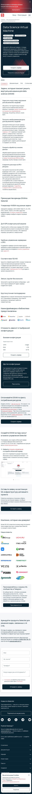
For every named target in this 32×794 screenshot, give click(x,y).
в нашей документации (10, 445)
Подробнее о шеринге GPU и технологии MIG (12, 187)
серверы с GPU (6, 132)
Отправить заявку (16, 687)
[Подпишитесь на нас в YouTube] (29, 719)
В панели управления (16, 212)
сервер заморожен (16, 414)
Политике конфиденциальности (11, 782)
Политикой (19, 681)
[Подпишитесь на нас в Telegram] (22, 719)
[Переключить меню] (29, 15)
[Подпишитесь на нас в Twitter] (9, 719)
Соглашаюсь (7, 680)
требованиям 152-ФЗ (16, 269)
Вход (14, 15)
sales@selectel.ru (15, 641)
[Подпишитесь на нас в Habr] (16, 719)
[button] (13, 479)
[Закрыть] (30, 2)
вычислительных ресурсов (9, 409)
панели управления (23, 249)
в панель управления (16, 449)
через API (6, 251)
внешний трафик (7, 411)
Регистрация (22, 15)
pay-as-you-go (15, 404)
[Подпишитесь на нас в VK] (2, 719)
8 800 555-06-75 (25, 639)
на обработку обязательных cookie (14, 779)
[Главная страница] (2, 15)
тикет (2, 738)
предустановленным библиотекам (13, 158)
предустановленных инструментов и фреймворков (14, 110)
